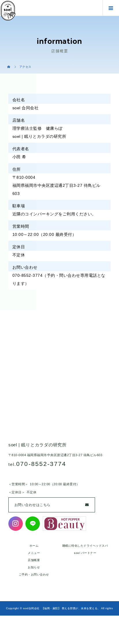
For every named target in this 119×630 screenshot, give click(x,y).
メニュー (34, 552)
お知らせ (34, 567)
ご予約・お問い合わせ (34, 574)
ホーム (34, 545)
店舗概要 (34, 560)
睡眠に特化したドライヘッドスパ (85, 545)
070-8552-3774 (41, 463)
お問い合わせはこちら (32, 505)
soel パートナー (85, 552)
